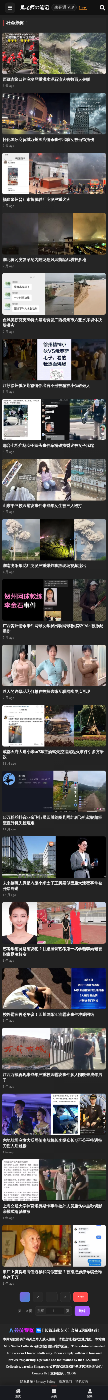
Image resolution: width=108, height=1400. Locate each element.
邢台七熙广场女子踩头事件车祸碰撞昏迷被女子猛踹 (48, 445)
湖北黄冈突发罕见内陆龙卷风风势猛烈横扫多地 (44, 259)
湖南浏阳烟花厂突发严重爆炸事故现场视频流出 (44, 565)
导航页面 (81, 1381)
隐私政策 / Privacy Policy (38, 1381)
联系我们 (65, 1381)
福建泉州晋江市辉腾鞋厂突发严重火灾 (36, 199)
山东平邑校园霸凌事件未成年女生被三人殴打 (42, 505)
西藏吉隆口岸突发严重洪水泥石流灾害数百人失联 (46, 79)
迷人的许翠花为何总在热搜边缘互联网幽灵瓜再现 (46, 691)
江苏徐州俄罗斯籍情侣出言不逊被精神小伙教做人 (46, 385)
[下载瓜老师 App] (83, 7)
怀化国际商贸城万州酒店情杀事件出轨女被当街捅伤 (48, 139)
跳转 (82, 1311)
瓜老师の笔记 (34, 7)
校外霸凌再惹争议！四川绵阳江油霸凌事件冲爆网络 (48, 1014)
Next (80, 1297)
